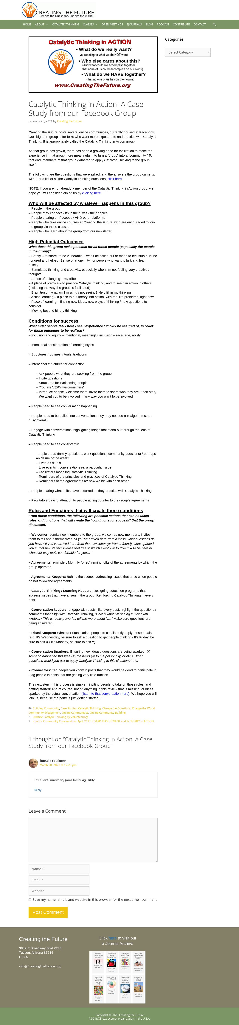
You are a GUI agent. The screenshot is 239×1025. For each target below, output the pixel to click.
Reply (37, 790)
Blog (149, 24)
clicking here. (92, 193)
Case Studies (69, 708)
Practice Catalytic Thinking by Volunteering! (60, 717)
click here (115, 179)
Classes (88, 24)
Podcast (163, 24)
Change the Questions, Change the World (128, 708)
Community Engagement (44, 712)
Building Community (46, 708)
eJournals (134, 24)
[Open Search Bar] (214, 24)
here (113, 938)
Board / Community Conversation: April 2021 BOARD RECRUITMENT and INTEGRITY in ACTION (93, 721)
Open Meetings (112, 24)
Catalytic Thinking (65, 24)
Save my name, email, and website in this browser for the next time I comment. (95, 899)
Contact (199, 24)
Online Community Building (108, 712)
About (39, 24)
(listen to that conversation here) (105, 693)
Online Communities (75, 712)
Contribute (181, 24)
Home (27, 24)
